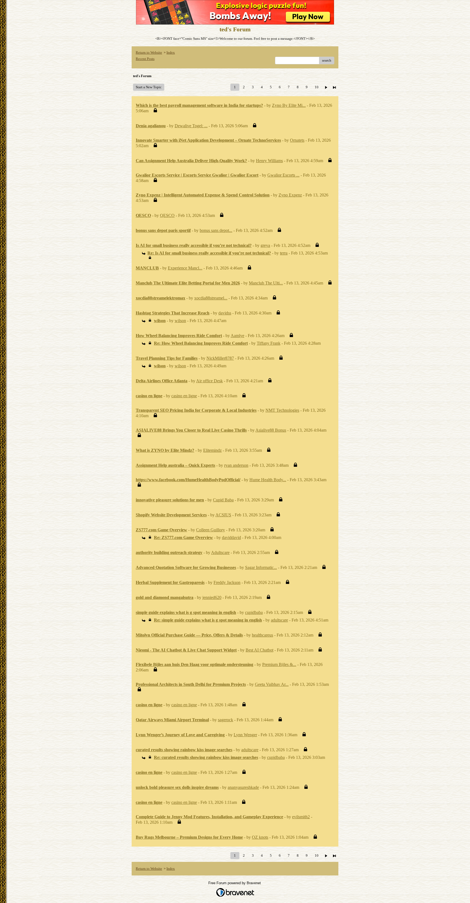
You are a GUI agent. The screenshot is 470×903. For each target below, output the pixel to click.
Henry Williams (269, 160)
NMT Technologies (282, 410)
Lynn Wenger (245, 734)
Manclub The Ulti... (266, 283)
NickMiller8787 (220, 358)
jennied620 (211, 597)
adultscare (279, 620)
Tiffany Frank (268, 343)
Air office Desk (209, 380)
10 (317, 87)
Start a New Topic (149, 87)
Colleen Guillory (210, 530)
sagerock (225, 719)
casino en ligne (184, 395)
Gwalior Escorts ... (283, 175)
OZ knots (260, 837)
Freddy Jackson (227, 582)
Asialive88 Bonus (270, 430)
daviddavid (231, 537)
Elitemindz (212, 450)
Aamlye (237, 335)
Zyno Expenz (290, 195)
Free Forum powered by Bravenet (235, 883)
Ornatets (297, 140)
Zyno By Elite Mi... (289, 105)
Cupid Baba (223, 500)
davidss (224, 313)
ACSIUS (223, 515)
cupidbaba (254, 612)
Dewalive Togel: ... (191, 125)
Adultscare (220, 552)
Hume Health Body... (267, 479)
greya (265, 245)
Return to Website (149, 52)
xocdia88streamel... (210, 298)
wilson (180, 320)
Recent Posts (145, 59)
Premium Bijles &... (279, 664)
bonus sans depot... (216, 230)
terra (283, 253)
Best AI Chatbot (259, 650)
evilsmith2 (301, 816)
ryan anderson (236, 465)
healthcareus (262, 635)
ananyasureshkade (243, 787)
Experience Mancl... (185, 268)
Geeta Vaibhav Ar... (272, 684)
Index (170, 52)
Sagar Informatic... (261, 567)
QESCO (167, 215)
